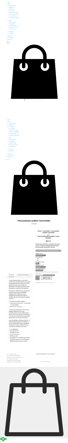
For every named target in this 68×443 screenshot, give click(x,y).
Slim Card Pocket (13, 16)
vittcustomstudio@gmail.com (16, 357)
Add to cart (46, 278)
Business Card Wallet (14, 14)
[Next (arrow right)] (1, 442)
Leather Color (39, 253)
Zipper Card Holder (14, 12)
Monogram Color (40, 262)
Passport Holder (12, 5)
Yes (38, 258)
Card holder (51, 282)
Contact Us (10, 39)
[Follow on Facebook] (44, 358)
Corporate (10, 36)
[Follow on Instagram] (47, 358)
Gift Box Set (11, 31)
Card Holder (11, 9)
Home (9, 2)
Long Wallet (12, 23)
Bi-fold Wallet (13, 22)
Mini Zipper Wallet (14, 27)
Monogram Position (40, 268)
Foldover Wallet (13, 25)
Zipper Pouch (12, 29)
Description (11, 274)
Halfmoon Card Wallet (14, 17)
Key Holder (11, 33)
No (38, 260)
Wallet (10, 20)
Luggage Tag (11, 7)
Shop (9, 4)
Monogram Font (40, 265)
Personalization (39, 257)
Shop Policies (11, 37)
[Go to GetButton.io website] (3, 441)
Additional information (23, 274)
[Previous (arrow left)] (0, 442)
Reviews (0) (11, 276)
